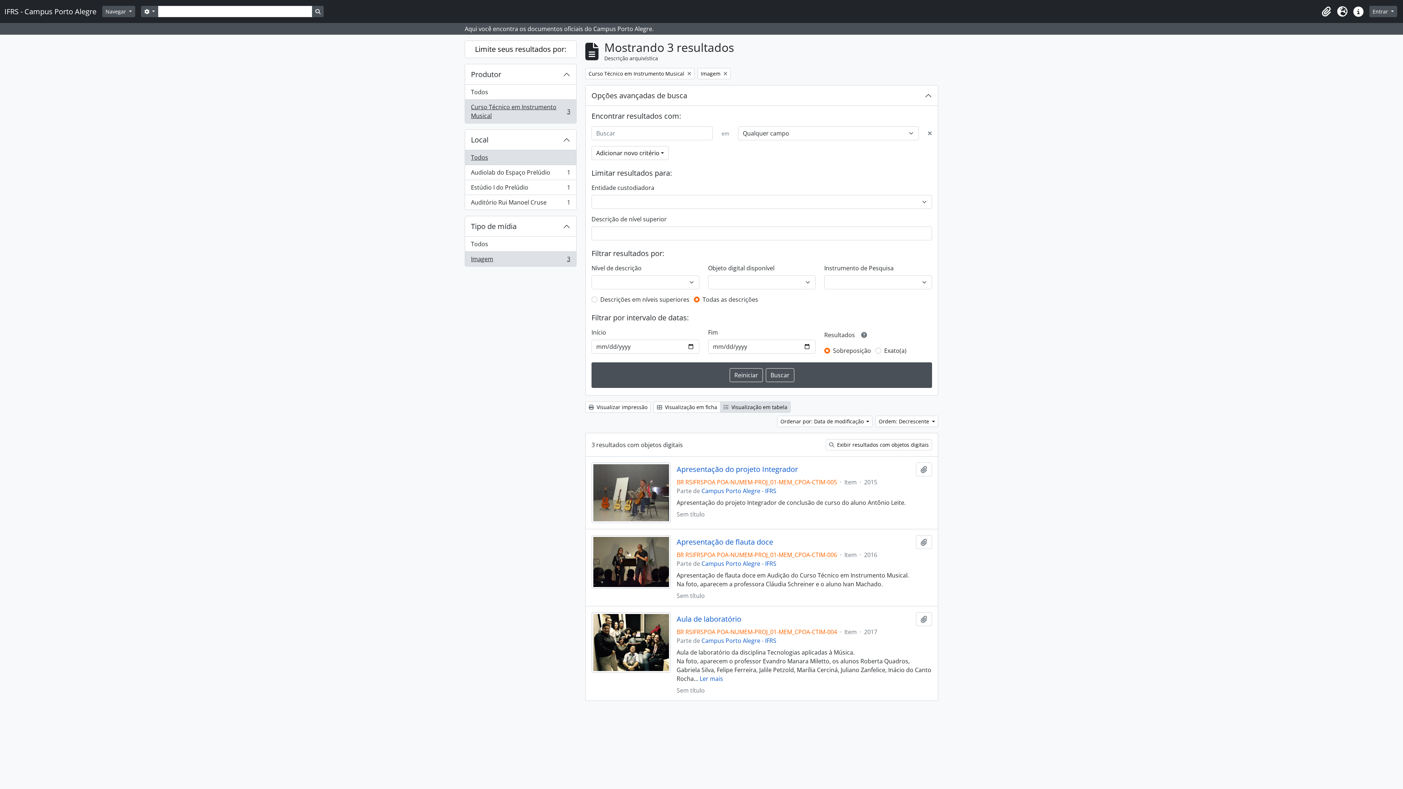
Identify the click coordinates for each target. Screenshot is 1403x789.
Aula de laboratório (709, 619)
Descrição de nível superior (629, 219)
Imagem (520, 260)
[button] (1326, 12)
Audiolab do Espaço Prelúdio (520, 174)
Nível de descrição (617, 268)
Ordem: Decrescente (905, 421)
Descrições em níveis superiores (644, 300)
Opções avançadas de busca (639, 95)
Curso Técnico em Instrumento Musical (520, 111)
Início (599, 332)
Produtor (486, 74)
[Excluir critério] (930, 133)
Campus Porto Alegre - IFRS (739, 491)
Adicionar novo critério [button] (627, 153)
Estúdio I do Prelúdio (520, 189)
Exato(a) (895, 351)
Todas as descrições (730, 300)
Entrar (1381, 11)
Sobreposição (852, 351)
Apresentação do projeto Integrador (737, 469)
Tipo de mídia (494, 226)
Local (479, 140)
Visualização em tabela (758, 407)
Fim (713, 332)
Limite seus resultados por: (520, 49)
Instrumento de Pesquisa (859, 268)
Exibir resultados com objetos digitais (882, 444)
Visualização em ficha (690, 407)
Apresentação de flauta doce (725, 542)
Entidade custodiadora (623, 188)
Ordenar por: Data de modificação (822, 421)
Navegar (117, 11)
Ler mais (711, 679)
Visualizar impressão (621, 407)
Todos (479, 92)
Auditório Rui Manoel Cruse (520, 204)
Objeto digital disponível (741, 268)
